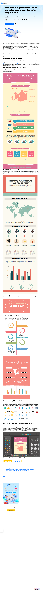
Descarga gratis (8, 461)
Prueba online (19, 23)
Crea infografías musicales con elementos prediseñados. (17, 468)
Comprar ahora (17, 461)
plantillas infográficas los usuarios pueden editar (13, 63)
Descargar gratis (9, 23)
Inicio (4, 43)
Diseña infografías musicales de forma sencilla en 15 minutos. (18, 467)
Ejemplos (8, 43)
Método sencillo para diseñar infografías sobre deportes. (17, 470)
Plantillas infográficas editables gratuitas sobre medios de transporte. (20, 469)
